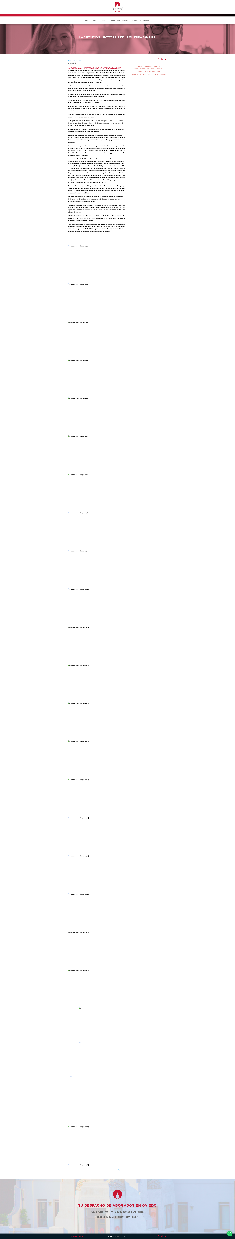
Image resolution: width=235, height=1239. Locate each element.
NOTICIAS (125, 20)
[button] (229, 1233)
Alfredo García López (74, 61)
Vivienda (163, 74)
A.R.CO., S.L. (119, 1236)
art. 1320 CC (97, 216)
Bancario (156, 66)
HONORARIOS (115, 20)
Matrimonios (150, 71)
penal (159, 71)
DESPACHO (94, 20)
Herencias (159, 69)
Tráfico (155, 74)
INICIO (87, 20)
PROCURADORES (135, 20)
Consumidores (139, 69)
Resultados (136, 74)
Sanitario (146, 74)
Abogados (147, 66)
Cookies (81, 1236)
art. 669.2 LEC (90, 229)
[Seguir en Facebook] (158, 59)
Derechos (150, 69)
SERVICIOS (103, 20)
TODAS (139, 66)
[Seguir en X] (161, 59)
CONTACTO (146, 20)
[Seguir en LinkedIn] (165, 59)
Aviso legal (73, 1236)
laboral (140, 71)
